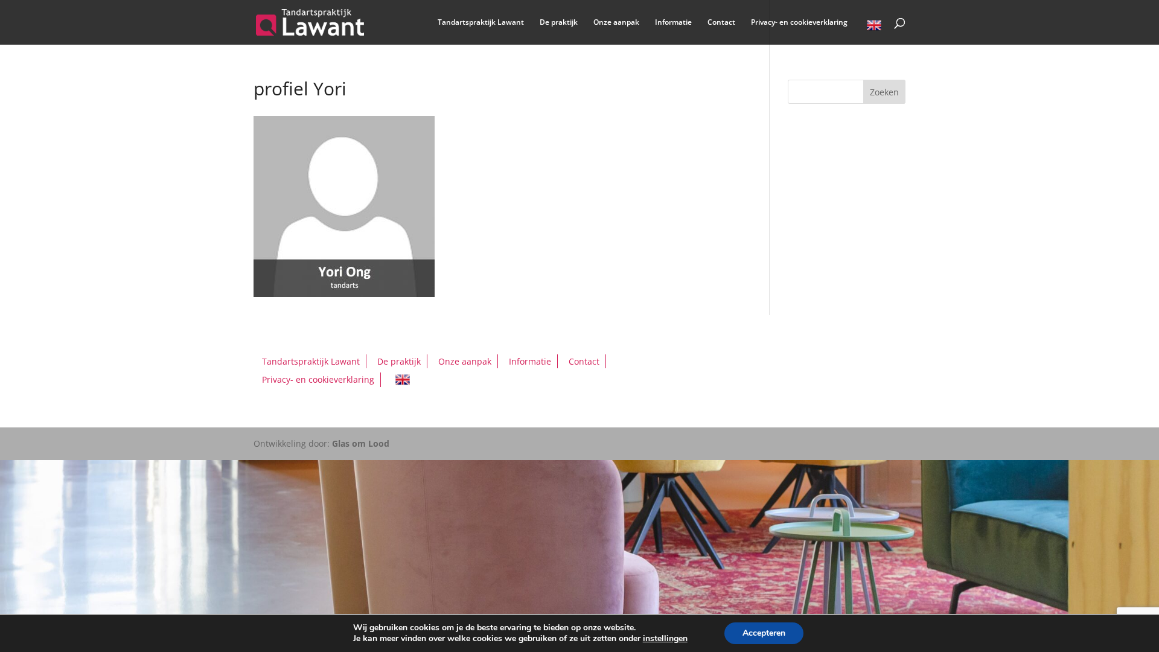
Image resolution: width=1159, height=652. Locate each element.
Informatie (673, 22)
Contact (721, 22)
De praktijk (559, 22)
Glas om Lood (360, 443)
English (874, 27)
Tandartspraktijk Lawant (481, 22)
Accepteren (763, 633)
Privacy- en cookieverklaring (799, 22)
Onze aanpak (616, 22)
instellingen (665, 638)
